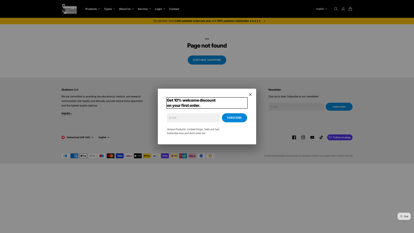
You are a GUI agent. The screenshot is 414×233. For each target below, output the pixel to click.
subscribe (234, 117)
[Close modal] (250, 94)
